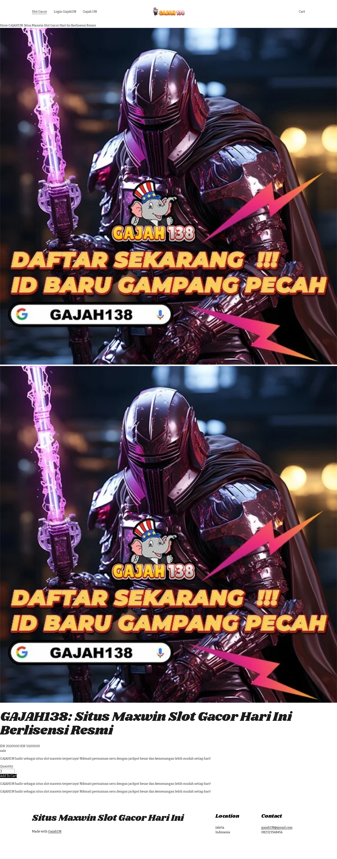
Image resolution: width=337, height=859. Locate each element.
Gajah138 (54, 831)
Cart (302, 11)
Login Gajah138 (65, 11)
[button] (8, 776)
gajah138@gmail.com (277, 827)
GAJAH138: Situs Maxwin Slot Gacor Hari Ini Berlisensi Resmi (52, 25)
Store (4, 25)
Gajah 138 (90, 11)
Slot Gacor (39, 11)
